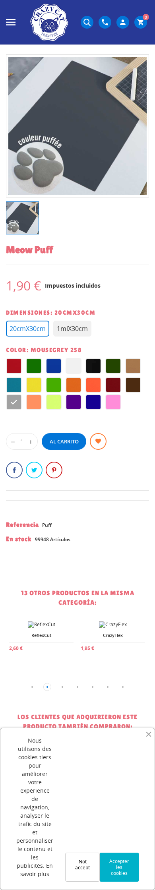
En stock (19, 539)
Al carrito (64, 441)
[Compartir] (14, 470)
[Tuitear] (34, 470)
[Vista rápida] (24, 643)
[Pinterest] (54, 470)
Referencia (22, 524)
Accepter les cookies (119, 867)
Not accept (82, 864)
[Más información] (41, 643)
